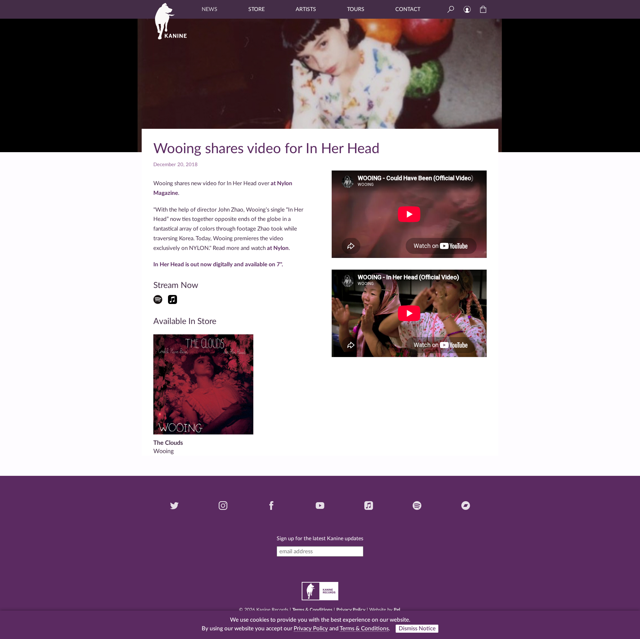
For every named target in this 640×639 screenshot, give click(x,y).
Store (256, 9)
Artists (306, 9)
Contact (407, 9)
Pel (397, 610)
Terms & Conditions (312, 610)
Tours (355, 9)
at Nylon (278, 248)
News (209, 9)
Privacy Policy (350, 610)
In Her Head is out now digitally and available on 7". (218, 264)
